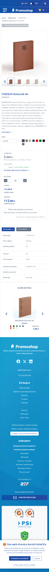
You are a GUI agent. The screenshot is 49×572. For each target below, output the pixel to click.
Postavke (37, 558)
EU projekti (24, 453)
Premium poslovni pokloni (24, 450)
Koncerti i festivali (24, 461)
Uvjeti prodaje (24, 388)
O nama (24, 399)
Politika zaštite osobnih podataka (25, 429)
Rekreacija (24, 457)
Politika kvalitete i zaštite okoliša (24, 425)
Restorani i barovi (24, 468)
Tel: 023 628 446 (24, 375)
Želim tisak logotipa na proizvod (20, 209)
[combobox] (10, 141)
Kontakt (24, 403)
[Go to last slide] (5, 81)
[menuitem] (11, 81)
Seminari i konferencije (24, 465)
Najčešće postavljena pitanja (24, 392)
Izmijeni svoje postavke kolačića (24, 433)
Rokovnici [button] (12, 18)
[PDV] (32, 4)
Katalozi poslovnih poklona (24, 446)
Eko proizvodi (24, 472)
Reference (24, 414)
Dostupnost (23, 229)
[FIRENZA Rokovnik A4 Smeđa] (24, 54)
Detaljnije (6, 132)
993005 (21, 20)
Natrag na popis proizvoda (16, 25)
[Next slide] (44, 81)
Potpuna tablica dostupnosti (16, 170)
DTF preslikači (23, 479)
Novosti (24, 410)
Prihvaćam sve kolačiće (19, 558)
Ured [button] (4, 18)
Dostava (24, 395)
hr (25, 3)
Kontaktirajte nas (27, 497)
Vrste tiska (24, 418)
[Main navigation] (5, 10)
